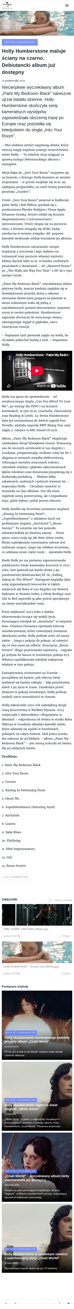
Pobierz (66, 936)
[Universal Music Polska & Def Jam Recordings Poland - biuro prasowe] (7, 8)
